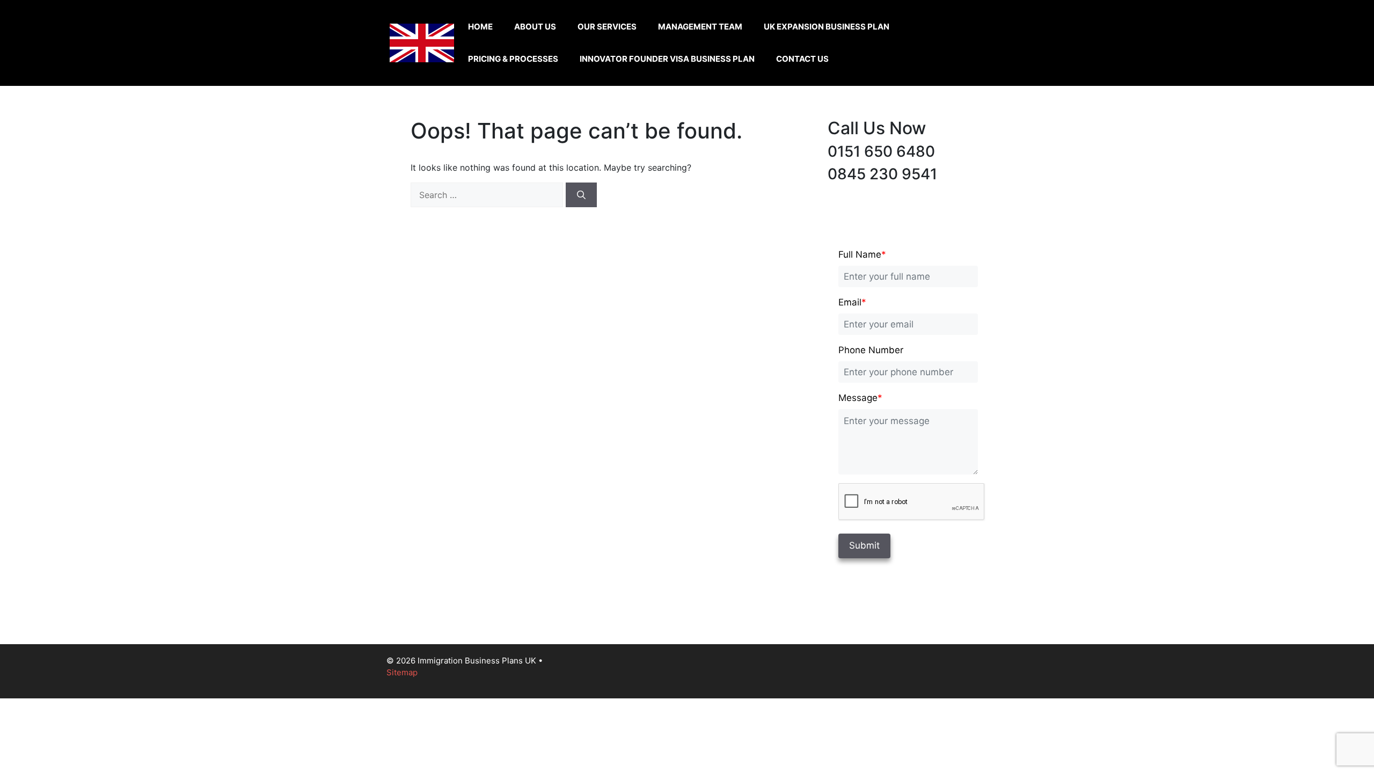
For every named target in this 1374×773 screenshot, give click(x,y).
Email (852, 302)
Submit (864, 545)
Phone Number (870, 350)
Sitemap (402, 672)
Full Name (862, 254)
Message (860, 397)
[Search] (581, 195)
